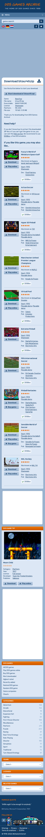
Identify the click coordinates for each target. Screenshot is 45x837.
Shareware (19, 106)
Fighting (22, 717)
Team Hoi (16, 576)
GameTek (29, 412)
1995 (28, 167)
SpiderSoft (30, 405)
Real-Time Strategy (22, 735)
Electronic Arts (31, 346)
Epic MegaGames (32, 344)
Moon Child (8, 562)
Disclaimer (23, 828)
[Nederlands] (12, 26)
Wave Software (31, 444)
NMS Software (31, 241)
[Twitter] (41, 26)
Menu (7, 15)
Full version (17, 574)
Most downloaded (9, 676)
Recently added (9, 682)
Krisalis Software (32, 279)
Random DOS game (10, 688)
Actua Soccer (27, 187)
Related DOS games (10, 685)
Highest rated (8, 679)
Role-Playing (22, 738)
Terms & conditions (9, 830)
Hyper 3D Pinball (28, 222)
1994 (28, 273)
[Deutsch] (7, 26)
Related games (10, 783)
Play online (12, 166)
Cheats (6, 694)
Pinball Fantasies (28, 390)
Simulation (22, 744)
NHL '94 (35, 466)
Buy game (12, 407)
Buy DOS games (9, 673)
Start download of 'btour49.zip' (21, 94)
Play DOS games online (11, 670)
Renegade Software (33, 446)
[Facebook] (36, 26)
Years (6, 759)
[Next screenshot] (39, 545)
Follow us (7, 815)
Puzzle (22, 729)
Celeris (28, 312)
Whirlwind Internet (19, 834)
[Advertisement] (22, 51)
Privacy (14, 828)
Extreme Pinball (28, 329)
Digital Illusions (31, 403)
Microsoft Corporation (17, 809)
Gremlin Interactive (33, 208)
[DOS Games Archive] (22, 6)
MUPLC (34, 270)
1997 (14, 571)
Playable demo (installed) (30, 235)
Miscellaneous (22, 723)
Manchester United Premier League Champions (30, 260)
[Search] (41, 21)
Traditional (22, 750)
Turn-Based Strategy (22, 753)
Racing (22, 732)
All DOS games (8, 667)
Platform (16, 569)
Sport (23, 167)
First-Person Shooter (22, 720)
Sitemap (5, 828)
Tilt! (33, 229)
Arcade (22, 708)
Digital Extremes (32, 341)
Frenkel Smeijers (26, 576)
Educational (22, 711)
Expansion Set (22, 714)
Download (12, 162)
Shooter (22, 741)
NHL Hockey (26, 459)
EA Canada (29, 373)
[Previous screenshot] (6, 545)
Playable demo (26, 202)
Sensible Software (32, 442)
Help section (18, 134)
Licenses (7, 771)
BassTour (18, 99)
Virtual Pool (26, 291)
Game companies (9, 691)
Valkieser (16, 578)
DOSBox (7, 136)
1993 (28, 469)
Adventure (22, 705)
